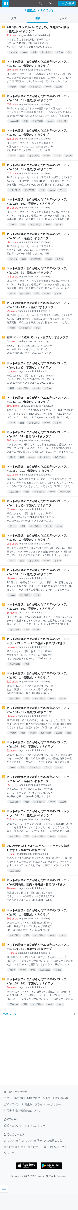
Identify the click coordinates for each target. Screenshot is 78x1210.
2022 (12, 423)
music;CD (14, 121)
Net (69, 52)
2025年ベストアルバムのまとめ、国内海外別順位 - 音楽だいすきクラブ (38, 29)
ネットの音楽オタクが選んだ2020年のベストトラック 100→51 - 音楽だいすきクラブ (38, 813)
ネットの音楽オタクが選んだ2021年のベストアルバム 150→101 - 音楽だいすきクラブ (38, 606)
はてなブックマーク (15, 1091)
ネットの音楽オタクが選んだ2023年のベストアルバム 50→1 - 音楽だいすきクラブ (38, 236)
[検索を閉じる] (40, 3)
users (12, 35)
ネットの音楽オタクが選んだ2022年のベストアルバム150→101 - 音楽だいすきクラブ (38, 468)
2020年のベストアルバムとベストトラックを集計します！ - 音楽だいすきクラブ (38, 848)
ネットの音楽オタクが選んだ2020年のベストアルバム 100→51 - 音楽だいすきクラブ (38, 710)
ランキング (15, 190)
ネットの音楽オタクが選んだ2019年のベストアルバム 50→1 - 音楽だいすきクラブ (38, 912)
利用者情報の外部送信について (22, 1110)
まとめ (60, 52)
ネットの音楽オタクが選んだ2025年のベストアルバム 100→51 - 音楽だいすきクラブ (38, 98)
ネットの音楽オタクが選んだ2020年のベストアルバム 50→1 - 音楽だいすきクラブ (38, 675)
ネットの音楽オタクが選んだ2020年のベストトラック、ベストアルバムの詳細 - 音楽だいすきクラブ (38, 641)
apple (12, 970)
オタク (13, 87)
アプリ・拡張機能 (14, 1098)
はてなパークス (58, 1146)
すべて (63, 18)
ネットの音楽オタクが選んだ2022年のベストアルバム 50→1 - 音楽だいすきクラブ (38, 399)
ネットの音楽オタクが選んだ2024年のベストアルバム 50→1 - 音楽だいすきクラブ (38, 132)
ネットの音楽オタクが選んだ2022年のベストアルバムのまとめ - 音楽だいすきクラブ (38, 365)
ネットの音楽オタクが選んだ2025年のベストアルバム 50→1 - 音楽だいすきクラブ (38, 63)
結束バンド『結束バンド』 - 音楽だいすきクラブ (37, 337)
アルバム (63, 121)
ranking (13, 52)
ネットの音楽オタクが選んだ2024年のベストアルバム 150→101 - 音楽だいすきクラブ (38, 201)
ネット (58, 155)
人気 (13, 18)
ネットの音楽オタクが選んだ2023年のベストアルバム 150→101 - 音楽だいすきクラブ (38, 305)
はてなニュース (37, 1146)
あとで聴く (60, 457)
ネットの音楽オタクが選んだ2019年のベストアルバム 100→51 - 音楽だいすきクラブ (38, 946)
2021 (12, 560)
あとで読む (47, 52)
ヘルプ (46, 1098)
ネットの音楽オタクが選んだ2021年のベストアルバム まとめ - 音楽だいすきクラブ (38, 503)
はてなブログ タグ (15, 1146)
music (24, 52)
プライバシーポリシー (48, 1104)
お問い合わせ (60, 1098)
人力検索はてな (53, 1140)
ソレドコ (9, 1153)
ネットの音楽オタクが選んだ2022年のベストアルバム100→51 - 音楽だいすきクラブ (38, 434)
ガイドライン (12, 1104)
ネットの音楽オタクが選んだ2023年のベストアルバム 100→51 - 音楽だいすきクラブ (38, 270)
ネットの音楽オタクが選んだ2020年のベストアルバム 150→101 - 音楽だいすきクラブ (38, 744)
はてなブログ (12, 1140)
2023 (12, 293)
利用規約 (27, 1104)
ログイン (50, 3)
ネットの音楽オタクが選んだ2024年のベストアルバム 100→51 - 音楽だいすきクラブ (38, 167)
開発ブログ (33, 1098)
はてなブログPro (32, 1140)
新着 (37, 18)
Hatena (41, 1176)
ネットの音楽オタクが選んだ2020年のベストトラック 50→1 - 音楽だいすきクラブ (38, 779)
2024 (12, 155)
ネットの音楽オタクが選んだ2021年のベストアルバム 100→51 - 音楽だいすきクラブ (38, 572)
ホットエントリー (35, 1125)
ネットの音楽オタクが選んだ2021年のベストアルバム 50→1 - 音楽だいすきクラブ (38, 537)
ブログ (48, 767)
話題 (69, 733)
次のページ (9, 1014)
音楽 (34, 52)
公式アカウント (13, 1125)
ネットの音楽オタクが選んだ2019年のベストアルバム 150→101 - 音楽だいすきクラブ (38, 981)
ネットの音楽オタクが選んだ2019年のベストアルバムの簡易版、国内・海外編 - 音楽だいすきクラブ (38, 883)
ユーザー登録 (67, 3)
